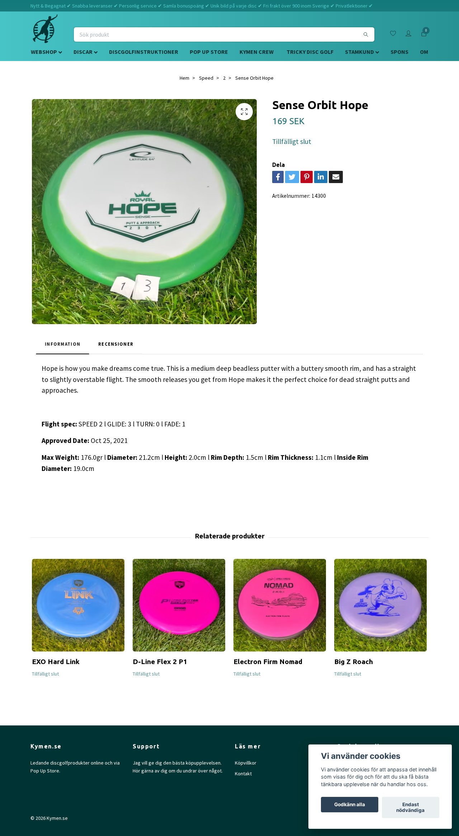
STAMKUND (359, 51)
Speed (206, 78)
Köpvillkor (245, 763)
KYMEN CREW (257, 51)
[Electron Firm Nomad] (279, 605)
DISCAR (83, 51)
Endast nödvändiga (410, 807)
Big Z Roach (353, 661)
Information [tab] (62, 344)
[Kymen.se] (45, 34)
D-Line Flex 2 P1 (160, 661)
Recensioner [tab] (115, 344)
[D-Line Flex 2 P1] (179, 605)
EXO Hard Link (56, 661)
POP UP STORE (209, 51)
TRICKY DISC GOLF (310, 51)
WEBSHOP (44, 51)
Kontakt (243, 773)
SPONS (399, 51)
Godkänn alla (349, 805)
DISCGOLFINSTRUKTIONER (143, 51)
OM (424, 51)
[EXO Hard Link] (78, 605)
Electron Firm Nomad (267, 661)
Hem (184, 78)
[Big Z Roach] (380, 605)
